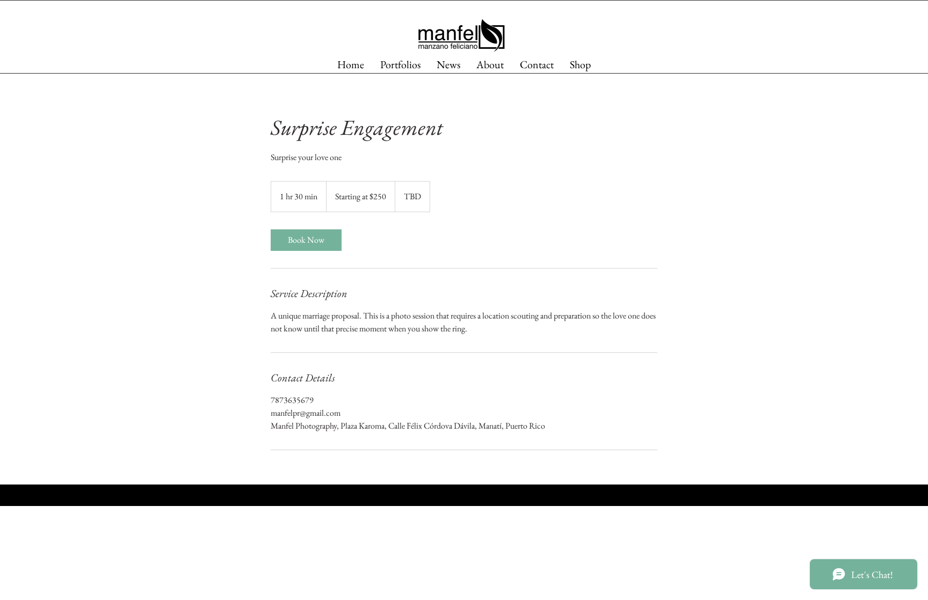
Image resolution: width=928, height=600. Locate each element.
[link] (306, 240)
